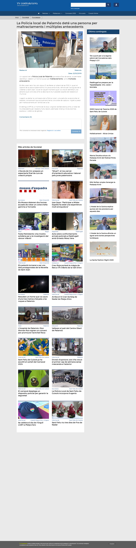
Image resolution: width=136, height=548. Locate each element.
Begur (47, 231)
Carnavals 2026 (70, 13)
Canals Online (93, 13)
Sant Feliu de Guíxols (76, 200)
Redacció (23, 70)
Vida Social (55, 200)
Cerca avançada (75, 8)
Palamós (78, 70)
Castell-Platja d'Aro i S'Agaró (73, 263)
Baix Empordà (44, 200)
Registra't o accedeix (54, 130)
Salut (19, 231)
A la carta (82, 13)
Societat (25, 17)
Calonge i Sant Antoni (42, 168)
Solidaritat (55, 263)
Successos (36, 17)
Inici (17, 17)
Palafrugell (79, 231)
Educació (21, 168)
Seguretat (55, 231)
